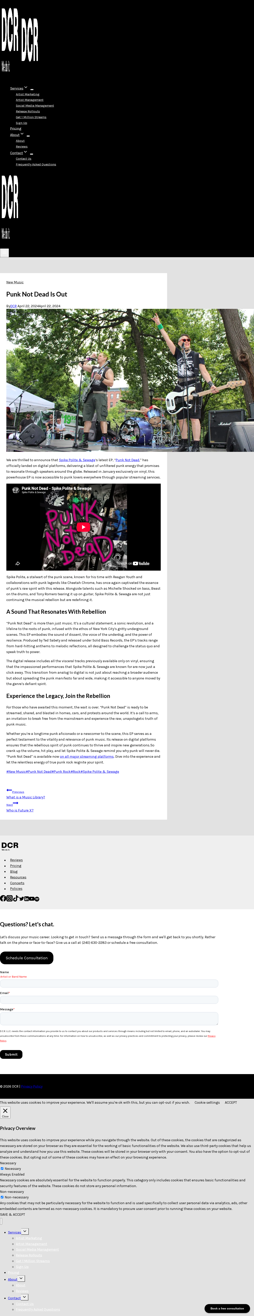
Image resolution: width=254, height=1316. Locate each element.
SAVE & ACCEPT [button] (12, 1214)
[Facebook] (3, 900)
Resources (18, 877)
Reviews (22, 146)
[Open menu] (4, 252)
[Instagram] (9, 900)
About (20, 141)
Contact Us (23, 158)
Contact (14, 1298)
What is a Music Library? (25, 795)
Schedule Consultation (27, 958)
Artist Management (29, 100)
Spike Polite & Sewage (77, 460)
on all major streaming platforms (87, 756)
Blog (14, 871)
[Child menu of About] (28, 136)
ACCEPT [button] (231, 1102)
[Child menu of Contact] (31, 154)
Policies (16, 889)
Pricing (15, 128)
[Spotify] (37, 900)
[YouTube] (32, 900)
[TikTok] (16, 900)
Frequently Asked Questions (36, 164)
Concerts (17, 883)
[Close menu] (1, 1221)
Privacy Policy (31, 1086)
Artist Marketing (27, 94)
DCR (13, 306)
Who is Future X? (20, 808)
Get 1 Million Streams (31, 117)
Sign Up (21, 123)
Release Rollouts (28, 111)
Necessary (13, 1168)
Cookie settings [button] (207, 1102)
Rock (76, 771)
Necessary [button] (8, 1163)
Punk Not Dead (127, 460)
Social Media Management (35, 105)
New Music (15, 282)
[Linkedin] (26, 900)
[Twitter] (21, 900)
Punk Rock (61, 771)
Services (14, 1232)
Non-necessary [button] (12, 1191)
